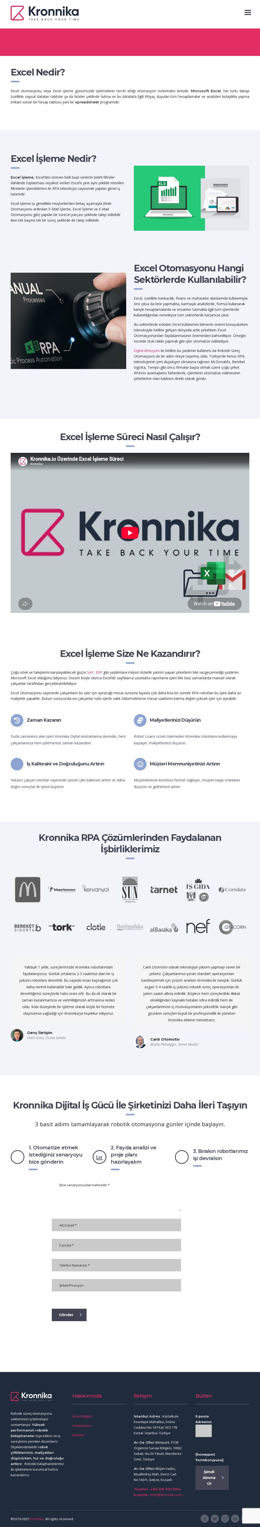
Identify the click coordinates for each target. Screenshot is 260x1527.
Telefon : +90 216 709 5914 (157, 1489)
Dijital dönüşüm (147, 350)
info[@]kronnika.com (166, 1494)
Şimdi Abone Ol (209, 1478)
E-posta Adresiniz (204, 1419)
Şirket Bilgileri (82, 1416)
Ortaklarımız (81, 1425)
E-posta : (142, 1495)
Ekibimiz (78, 1435)
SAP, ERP (94, 672)
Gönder (66, 1315)
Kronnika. (37, 1519)
